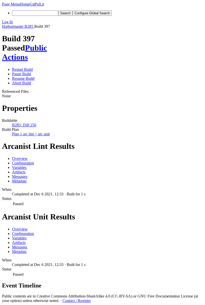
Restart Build (22, 69)
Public (36, 47)
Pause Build (21, 74)
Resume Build (23, 78)
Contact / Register (76, 300)
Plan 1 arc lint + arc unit (31, 134)
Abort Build (21, 83)
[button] (11, 4)
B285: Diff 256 (24, 125)
